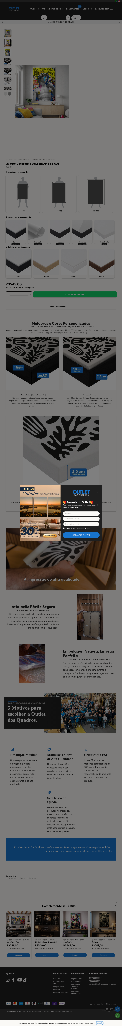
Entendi (99, 1023)
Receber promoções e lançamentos (77, 528)
